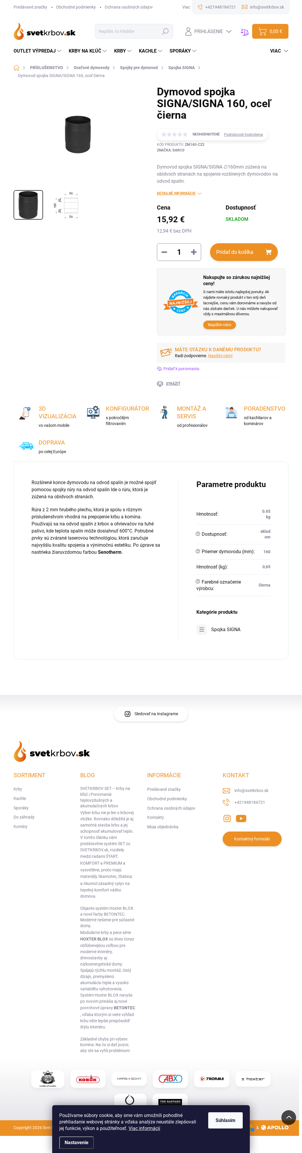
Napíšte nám (219, 324)
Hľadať (165, 31)
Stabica (125, 876)
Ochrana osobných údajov (129, 7)
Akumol (90, 883)
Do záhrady (24, 817)
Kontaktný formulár (252, 839)
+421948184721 (249, 802)
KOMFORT (89, 863)
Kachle (20, 798)
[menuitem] (38, 51)
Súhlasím (225, 1120)
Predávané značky (30, 7)
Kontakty (155, 817)
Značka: (170, 150)
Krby (18, 789)
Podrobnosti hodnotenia (243, 135)
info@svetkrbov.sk (251, 790)
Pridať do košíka (234, 252)
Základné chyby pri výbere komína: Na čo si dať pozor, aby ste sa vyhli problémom (105, 1045)
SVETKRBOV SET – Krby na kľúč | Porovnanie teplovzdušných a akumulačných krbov (105, 797)
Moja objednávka (162, 826)
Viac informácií (144, 1128)
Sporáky (21, 808)
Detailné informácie (176, 193)
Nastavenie (76, 1142)
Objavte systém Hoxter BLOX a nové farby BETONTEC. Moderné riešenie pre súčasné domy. (107, 917)
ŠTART (112, 856)
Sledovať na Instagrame (156, 713)
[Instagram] (227, 817)
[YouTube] (241, 817)
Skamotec (107, 876)
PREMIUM (113, 863)
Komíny (20, 826)
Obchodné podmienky (76, 7)
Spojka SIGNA (225, 629)
